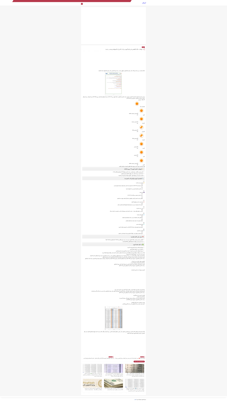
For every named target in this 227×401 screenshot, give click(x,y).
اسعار (144, 3)
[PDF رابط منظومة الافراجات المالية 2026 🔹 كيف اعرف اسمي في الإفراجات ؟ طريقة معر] (134, 368)
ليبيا (143, 47)
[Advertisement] (113, 17)
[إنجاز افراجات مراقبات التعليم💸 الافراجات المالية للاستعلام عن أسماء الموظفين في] (92, 368)
